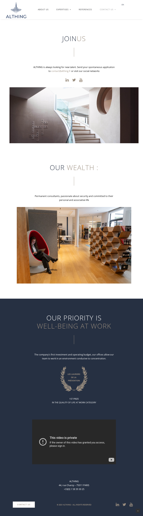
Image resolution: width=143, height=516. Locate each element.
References (85, 9)
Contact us (106, 9)
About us (43, 9)
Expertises (62, 9)
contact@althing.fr (61, 71)
